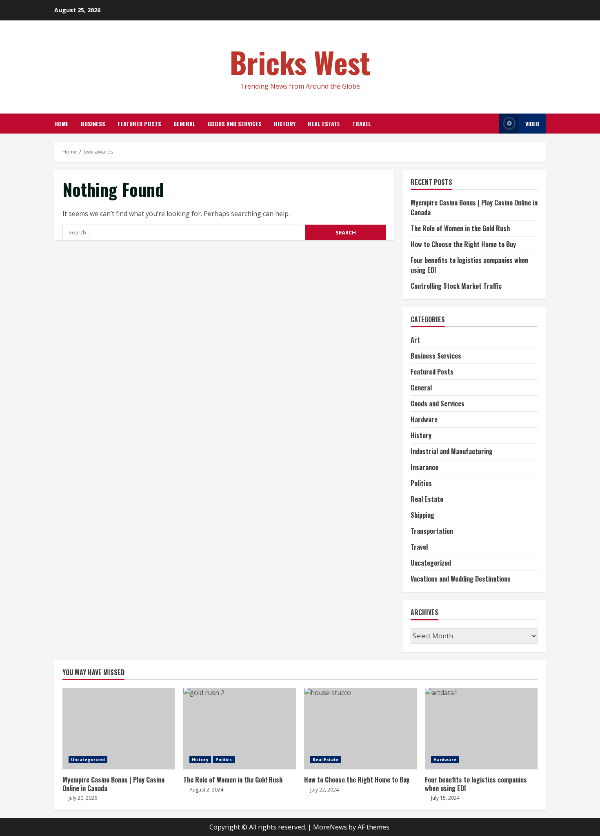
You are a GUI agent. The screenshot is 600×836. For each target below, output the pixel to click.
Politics (421, 483)
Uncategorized (431, 563)
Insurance (424, 467)
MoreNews (330, 827)
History (285, 123)
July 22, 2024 (324, 789)
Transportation (432, 531)
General (184, 123)
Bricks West (300, 62)
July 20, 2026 (83, 797)
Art (415, 340)
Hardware (424, 419)
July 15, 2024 (445, 797)
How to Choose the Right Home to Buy (463, 244)
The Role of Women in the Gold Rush (460, 228)
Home (61, 123)
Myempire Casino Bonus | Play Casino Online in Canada (118, 728)
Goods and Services (235, 123)
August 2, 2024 (206, 789)
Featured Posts (139, 123)
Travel (361, 123)
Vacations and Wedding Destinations (461, 579)
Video (532, 123)
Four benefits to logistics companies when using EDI (481, 728)
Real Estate (324, 123)
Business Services (436, 356)
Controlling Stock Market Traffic (456, 286)
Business (93, 123)
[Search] (491, 124)
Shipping (422, 515)
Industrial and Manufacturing (452, 451)
